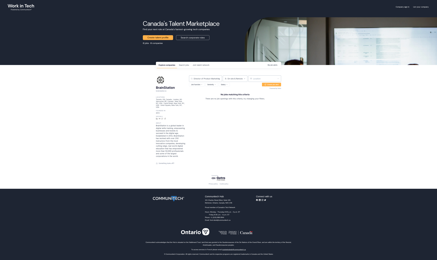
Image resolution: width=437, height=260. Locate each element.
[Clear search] (218, 78)
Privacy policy (213, 184)
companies (167, 65)
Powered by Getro (275, 88)
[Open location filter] (278, 78)
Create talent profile (158, 37)
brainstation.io (161, 91)
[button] (197, 84)
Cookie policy (224, 184)
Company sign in (402, 7)
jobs (184, 65)
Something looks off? (166, 163)
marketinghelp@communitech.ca (234, 249)
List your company (421, 7)
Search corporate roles (193, 37)
